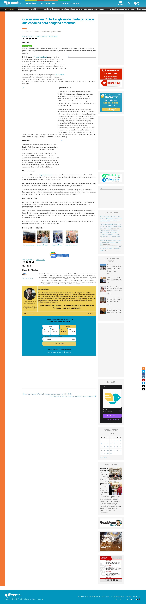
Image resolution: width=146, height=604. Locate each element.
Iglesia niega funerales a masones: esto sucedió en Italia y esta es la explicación (114, 279)
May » (105, 457)
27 (101, 453)
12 (120, 443)
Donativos (75, 3)
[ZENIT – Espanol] (14, 3)
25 (117, 450)
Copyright (128, 596)
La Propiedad (96, 596)
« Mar (101, 457)
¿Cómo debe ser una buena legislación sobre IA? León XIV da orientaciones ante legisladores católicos (111, 226)
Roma (41, 3)
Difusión (113, 596)
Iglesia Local (53, 36)
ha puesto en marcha (46, 175)
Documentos (64, 3)
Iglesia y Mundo (51, 3)
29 (108, 453)
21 (104, 450)
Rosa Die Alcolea (41, 36)
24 (114, 450)
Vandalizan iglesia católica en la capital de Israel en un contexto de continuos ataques (37, 9)
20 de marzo (60, 75)
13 (101, 447)
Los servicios (105, 596)
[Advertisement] (59, 377)
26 (120, 450)
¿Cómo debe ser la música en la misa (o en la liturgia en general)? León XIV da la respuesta (114, 300)
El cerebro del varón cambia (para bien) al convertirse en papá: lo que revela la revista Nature (114, 289)
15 (108, 447)
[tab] (105, 558)
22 (108, 450)
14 (104, 447)
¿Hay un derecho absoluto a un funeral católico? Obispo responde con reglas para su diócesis (114, 311)
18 (117, 447)
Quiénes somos (83, 596)
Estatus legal (120, 596)
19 (120, 447)
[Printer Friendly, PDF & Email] (27, 46)
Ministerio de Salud (40, 57)
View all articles (27, 278)
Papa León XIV (31, 3)
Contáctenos (136, 596)
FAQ (90, 596)
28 (104, 453)
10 (114, 443)
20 (101, 450)
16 (111, 447)
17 (114, 447)
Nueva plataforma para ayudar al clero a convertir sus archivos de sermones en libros (110, 242)
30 (111, 453)
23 (111, 450)
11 (117, 443)
